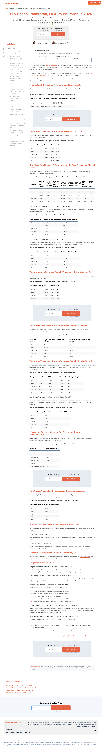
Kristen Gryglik (45, 42)
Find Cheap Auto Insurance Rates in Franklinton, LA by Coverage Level (16, 71)
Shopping (72, 3)
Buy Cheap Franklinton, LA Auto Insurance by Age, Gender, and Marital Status (16, 65)
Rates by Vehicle (62, 3)
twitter (95, 731)
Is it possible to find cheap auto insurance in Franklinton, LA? (17, 119)
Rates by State (50, 3)
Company (9, 729)
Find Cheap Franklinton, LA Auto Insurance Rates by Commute (17, 78)
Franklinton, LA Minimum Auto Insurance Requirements (17, 52)
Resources (81, 3)
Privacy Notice (19, 732)
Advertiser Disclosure (11, 43)
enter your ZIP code (40, 81)
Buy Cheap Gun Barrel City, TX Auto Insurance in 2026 (22, 688)
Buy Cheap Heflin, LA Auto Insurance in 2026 (75, 636)
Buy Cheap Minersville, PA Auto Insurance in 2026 (20, 690)
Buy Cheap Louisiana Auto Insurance (42, 8)
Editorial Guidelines (35, 666)
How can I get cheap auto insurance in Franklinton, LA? (17, 131)
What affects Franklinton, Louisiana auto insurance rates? (16, 104)
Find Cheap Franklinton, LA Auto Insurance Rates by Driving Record (17, 85)
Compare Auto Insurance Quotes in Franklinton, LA (16, 110)
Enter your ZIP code (85, 556)
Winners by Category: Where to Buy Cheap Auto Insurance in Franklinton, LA (17, 91)
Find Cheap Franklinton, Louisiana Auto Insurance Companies (16, 98)
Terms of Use (77, 316)
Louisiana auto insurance (52, 65)
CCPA (85, 740)
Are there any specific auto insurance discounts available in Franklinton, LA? (17, 137)
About (7, 732)
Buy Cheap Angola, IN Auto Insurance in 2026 (19, 692)
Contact (12, 732)
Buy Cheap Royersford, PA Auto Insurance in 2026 (20, 685)
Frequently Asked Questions (17, 114)
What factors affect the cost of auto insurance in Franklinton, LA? (17, 125)
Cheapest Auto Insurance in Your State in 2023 (20, 8)
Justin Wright (65, 42)
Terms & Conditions (78, 740)
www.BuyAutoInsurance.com (34, 740)
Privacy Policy (69, 740)
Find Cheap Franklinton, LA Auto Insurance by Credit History (17, 58)
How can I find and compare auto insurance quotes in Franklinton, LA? (17, 143)
